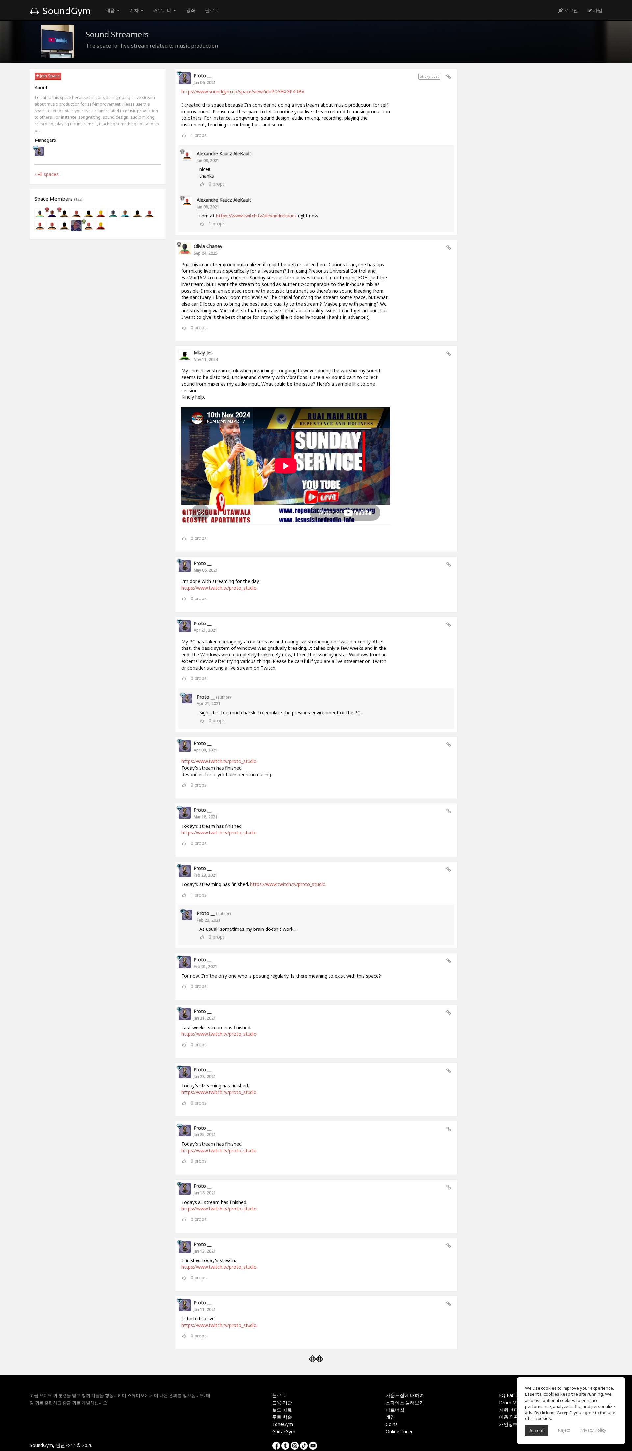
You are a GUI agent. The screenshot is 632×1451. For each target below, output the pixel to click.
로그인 (570, 10)
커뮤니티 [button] (163, 10)
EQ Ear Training (515, 1395)
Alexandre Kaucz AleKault (224, 153)
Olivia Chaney (208, 246)
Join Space (49, 76)
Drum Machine (515, 1402)
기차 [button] (134, 10)
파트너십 (395, 1410)
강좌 (190, 10)
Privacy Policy (593, 1430)
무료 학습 (282, 1417)
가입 (597, 10)
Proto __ (202, 75)
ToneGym (282, 1424)
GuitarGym (283, 1431)
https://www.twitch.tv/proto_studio (219, 588)
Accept (536, 1430)
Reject (564, 1430)
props (199, 135)
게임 (390, 1417)
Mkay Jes (203, 352)
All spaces (47, 174)
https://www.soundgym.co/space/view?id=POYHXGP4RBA (242, 92)
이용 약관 (509, 1417)
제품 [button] (111, 10)
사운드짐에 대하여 (405, 1395)
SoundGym (65, 10)
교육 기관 (282, 1402)
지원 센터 (509, 1410)
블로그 (212, 10)
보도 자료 (282, 1410)
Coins (392, 1424)
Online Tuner (399, 1431)
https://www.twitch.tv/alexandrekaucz (256, 216)
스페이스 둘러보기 (405, 1402)
